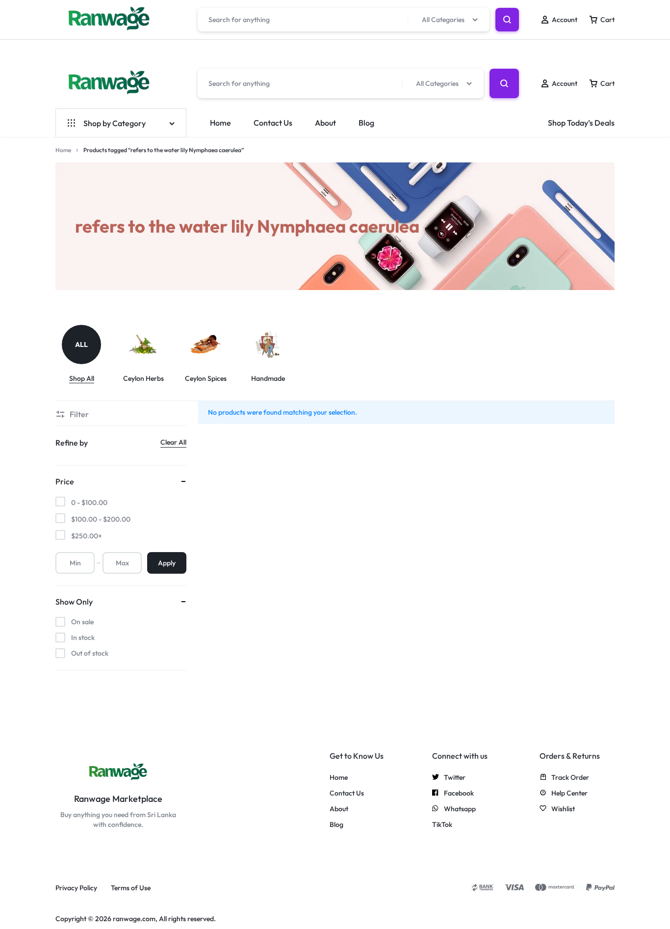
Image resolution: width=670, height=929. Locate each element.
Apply (167, 562)
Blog (366, 123)
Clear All (173, 442)
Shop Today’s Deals (581, 123)
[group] (86, 354)
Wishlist (563, 809)
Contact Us (273, 123)
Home (220, 123)
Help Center (569, 793)
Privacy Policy (76, 888)
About (325, 123)
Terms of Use (131, 888)
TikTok (442, 825)
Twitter (454, 777)
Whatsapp (460, 809)
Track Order (570, 777)
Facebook (459, 793)
